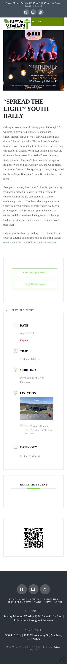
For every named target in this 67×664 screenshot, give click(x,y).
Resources (14, 602)
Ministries (51, 599)
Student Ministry (31, 456)
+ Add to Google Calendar (34, 272)
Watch (38, 602)
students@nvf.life (12, 242)
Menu (38, 21)
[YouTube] (33, 12)
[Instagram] (41, 12)
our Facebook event (47, 242)
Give (48, 602)
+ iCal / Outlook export (34, 284)
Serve (27, 602)
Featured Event (23, 310)
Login (58, 602)
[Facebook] (26, 12)
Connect (35, 599)
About (23, 599)
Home (12, 599)
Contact (33, 630)
